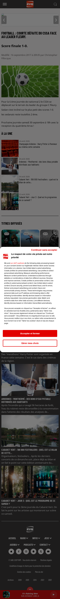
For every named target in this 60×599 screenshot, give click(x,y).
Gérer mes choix (30, 343)
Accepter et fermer (30, 333)
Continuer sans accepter (44, 249)
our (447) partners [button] (17, 263)
